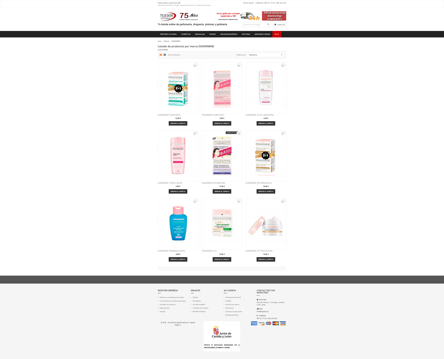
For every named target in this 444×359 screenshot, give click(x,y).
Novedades (196, 301)
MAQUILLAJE (200, 34)
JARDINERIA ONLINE (262, 34)
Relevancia (266, 54)
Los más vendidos (198, 304)
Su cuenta (230, 290)
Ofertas (195, 297)
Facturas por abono (232, 304)
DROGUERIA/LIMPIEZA (228, 34)
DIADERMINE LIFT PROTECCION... (259, 251)
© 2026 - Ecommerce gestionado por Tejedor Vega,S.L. (178, 323)
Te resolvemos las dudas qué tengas (172, 301)
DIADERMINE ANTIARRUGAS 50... (259, 183)
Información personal (233, 297)
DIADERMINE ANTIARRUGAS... (214, 183)
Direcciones (229, 308)
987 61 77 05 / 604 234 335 (267, 318)
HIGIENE (212, 34)
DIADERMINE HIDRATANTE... (169, 115)
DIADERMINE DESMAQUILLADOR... (172, 251)
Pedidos (228, 301)
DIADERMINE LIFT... (210, 251)
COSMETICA (186, 34)
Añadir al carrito (178, 123)
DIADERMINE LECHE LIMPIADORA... (260, 115)
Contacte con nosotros (167, 304)
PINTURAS (246, 34)
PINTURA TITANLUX (199, 311)
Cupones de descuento (233, 311)
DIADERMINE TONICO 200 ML (170, 183)
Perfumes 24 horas (168, 34)
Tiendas (162, 311)
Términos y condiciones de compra (171, 297)
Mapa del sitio (164, 308)
